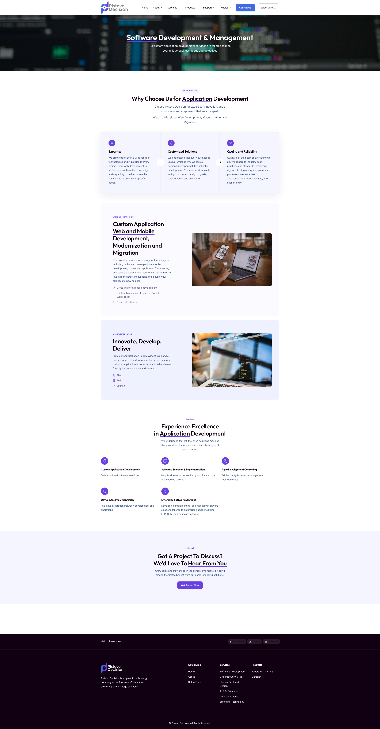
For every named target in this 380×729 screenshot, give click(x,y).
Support (207, 7)
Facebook (238, 641)
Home (145, 7)
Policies (224, 7)
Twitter (255, 641)
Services (172, 7)
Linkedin (273, 641)
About (156, 7)
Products (190, 7)
